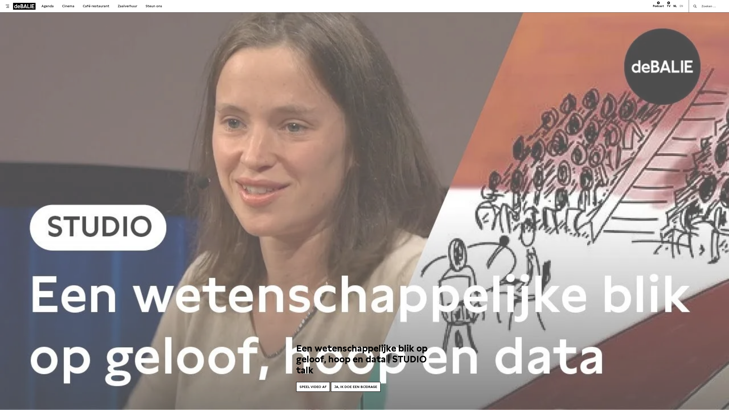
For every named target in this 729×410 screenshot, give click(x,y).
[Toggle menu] (7, 6)
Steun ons (154, 6)
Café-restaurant (96, 6)
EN (681, 6)
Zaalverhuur (127, 6)
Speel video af (313, 387)
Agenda (47, 6)
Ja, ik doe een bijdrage (355, 387)
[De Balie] (24, 6)
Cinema (68, 6)
